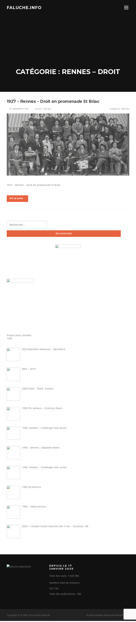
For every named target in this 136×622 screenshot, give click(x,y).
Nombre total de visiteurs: (65, 582)
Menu (126, 7)
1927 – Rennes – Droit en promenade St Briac (53, 101)
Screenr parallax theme (98, 615)
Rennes (125, 108)
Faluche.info (24, 7)
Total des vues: (58, 575)
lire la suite (16, 198)
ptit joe (47, 108)
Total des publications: (63, 594)
